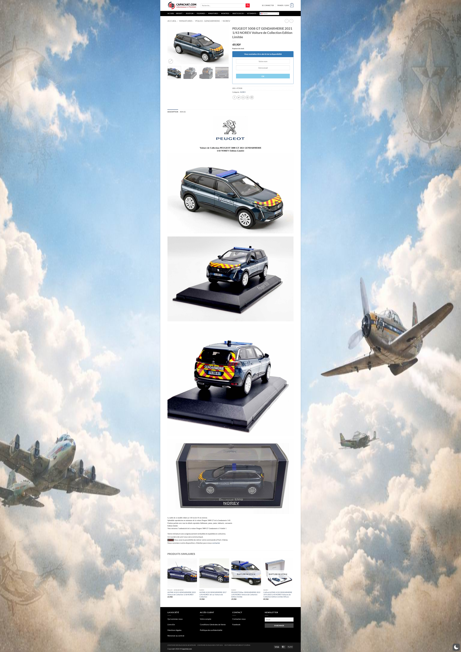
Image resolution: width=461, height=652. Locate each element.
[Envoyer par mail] (243, 97)
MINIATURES (213, 13)
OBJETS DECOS (238, 13)
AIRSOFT (179, 13)
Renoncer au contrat (175, 635)
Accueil (170, 13)
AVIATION (189, 13)
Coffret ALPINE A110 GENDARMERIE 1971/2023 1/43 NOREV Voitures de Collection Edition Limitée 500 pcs (277, 594)
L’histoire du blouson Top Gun (210, 645)
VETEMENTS (251, 13)
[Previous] (172, 45)
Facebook (236, 624)
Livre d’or (171, 624)
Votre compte (205, 619)
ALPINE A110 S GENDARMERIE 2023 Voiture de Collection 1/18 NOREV (181, 593)
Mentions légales (174, 630)
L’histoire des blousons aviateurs (181, 645)
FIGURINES (201, 13)
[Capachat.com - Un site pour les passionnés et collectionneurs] (182, 5)
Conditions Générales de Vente (213, 624)
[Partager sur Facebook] (235, 97)
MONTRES (225, 13)
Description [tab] (172, 112)
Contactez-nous (239, 619)
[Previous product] (291, 21)
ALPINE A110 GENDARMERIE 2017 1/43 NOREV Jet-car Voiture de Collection (212, 594)
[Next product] (286, 21)
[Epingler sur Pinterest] (247, 97)
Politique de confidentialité (211, 630)
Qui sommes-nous (175, 619)
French (264, 13)
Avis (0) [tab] (183, 112)
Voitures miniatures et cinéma (237, 645)
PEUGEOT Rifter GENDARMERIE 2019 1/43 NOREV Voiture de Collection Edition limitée (245, 594)
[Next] (224, 45)
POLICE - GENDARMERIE (207, 21)
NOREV (226, 21)
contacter (216, 543)
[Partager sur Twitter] (239, 97)
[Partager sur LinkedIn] (252, 97)
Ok (262, 76)
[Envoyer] (248, 5)
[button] (268, 5)
